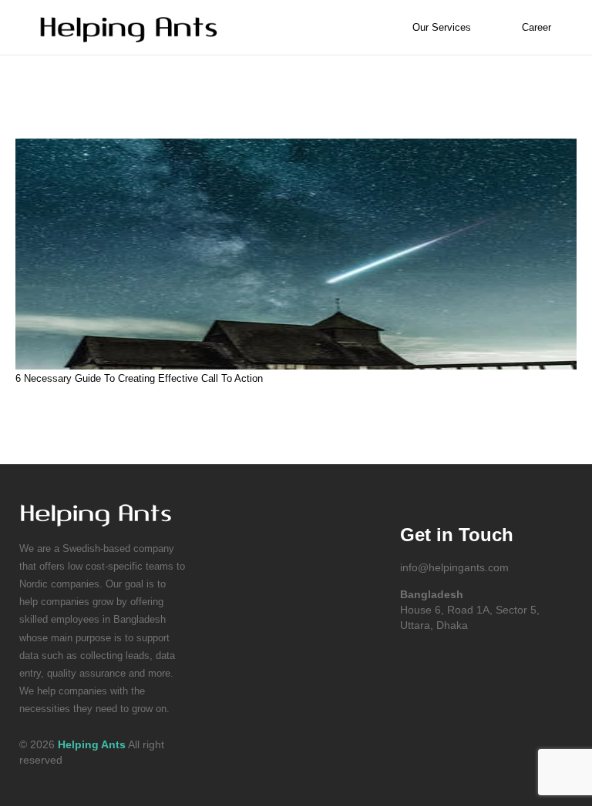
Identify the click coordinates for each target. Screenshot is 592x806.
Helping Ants (92, 744)
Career (536, 27)
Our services (441, 27)
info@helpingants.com (454, 567)
